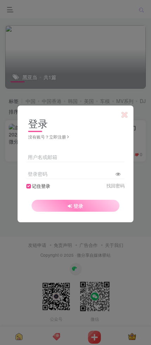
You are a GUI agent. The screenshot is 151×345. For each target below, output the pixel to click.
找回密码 (115, 186)
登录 (78, 205)
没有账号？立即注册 (47, 137)
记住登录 (41, 186)
